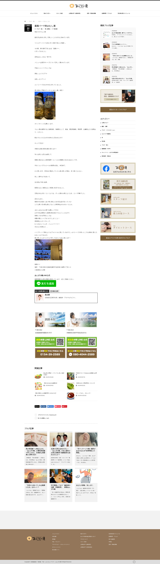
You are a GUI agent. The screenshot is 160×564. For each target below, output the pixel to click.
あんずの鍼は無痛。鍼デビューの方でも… (122, 33)
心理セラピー (105, 122)
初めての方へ (47, 13)
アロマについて (84, 539)
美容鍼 (53, 539)
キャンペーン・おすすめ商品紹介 (110, 152)
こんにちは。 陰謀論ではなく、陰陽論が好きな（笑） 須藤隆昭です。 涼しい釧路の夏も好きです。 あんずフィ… (35, 492)
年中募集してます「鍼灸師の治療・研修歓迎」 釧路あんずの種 (60, 487)
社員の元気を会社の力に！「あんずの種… (122, 78)
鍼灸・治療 (104, 126)
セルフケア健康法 (106, 134)
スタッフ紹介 (59, 13)
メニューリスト (34, 13)
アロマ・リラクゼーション (108, 130)
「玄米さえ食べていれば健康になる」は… (122, 55)
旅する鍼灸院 (112, 539)
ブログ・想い (39, 29)
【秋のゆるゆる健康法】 (50, 383)
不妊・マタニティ (56, 541)
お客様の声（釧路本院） (75, 13)
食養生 (48, 29)
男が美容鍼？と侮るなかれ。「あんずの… (122, 67)
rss (134, 561)
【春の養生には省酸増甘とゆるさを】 (46, 393)
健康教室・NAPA (106, 148)
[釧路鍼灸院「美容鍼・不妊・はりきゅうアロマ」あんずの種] (78, 9)
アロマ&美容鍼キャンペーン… (119, 44)
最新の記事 (55, 291)
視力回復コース (55, 549)
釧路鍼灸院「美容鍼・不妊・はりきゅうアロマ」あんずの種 (46, 562)
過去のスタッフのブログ (118, 109)
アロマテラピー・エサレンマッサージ (61, 544)
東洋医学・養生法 (106, 156)
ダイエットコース (56, 547)
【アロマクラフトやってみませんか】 (47, 415)
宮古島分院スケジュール (124, 13)
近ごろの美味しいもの (43, 418)
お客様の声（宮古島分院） (86, 547)
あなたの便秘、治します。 (85, 485)
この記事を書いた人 (42, 291)
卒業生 (110, 541)
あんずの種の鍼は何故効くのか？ (88, 536)
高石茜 (55, 29)
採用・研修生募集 (91, 13)
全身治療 (54, 536)
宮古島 (103, 141)
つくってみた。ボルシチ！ (83, 393)
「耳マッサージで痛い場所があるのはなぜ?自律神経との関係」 (85, 450)
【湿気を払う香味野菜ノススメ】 (85, 383)
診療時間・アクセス (107, 13)
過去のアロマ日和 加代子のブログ (118, 238)
